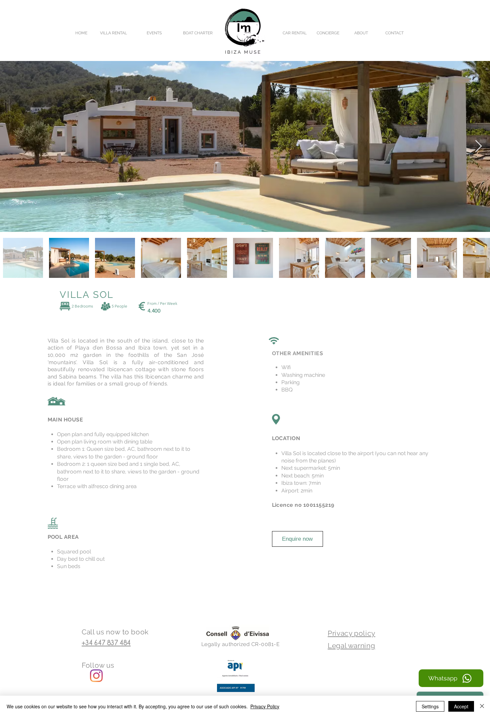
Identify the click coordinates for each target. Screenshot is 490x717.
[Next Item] (478, 146)
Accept (461, 706)
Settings (430, 706)
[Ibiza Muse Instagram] (96, 675)
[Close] (482, 706)
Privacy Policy (264, 706)
